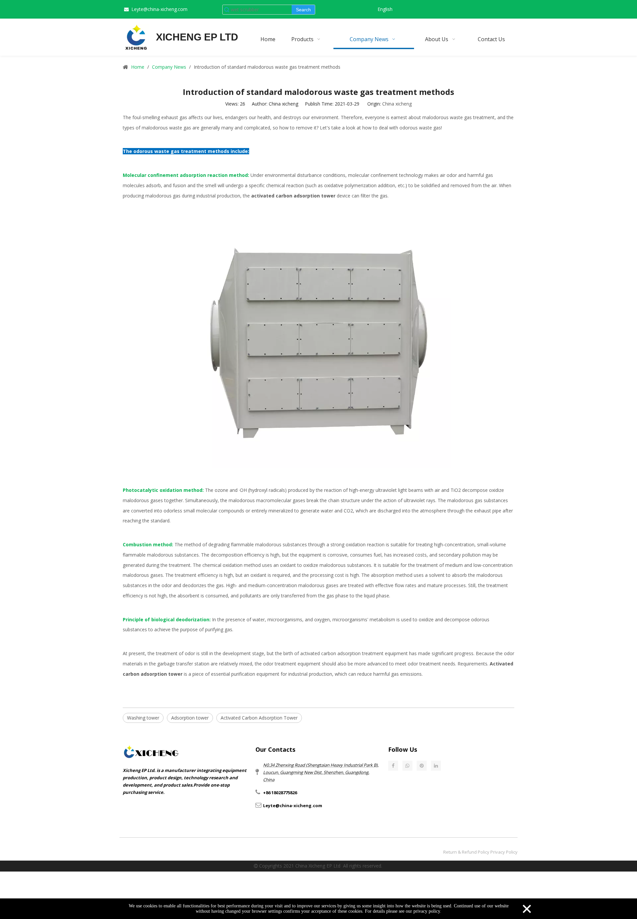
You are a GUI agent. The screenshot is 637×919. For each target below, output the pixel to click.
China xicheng (397, 104)
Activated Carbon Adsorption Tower (259, 718)
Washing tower (143, 718)
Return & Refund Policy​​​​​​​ (466, 852)
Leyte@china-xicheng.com (159, 9)
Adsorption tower (190, 718)
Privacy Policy (504, 852)
